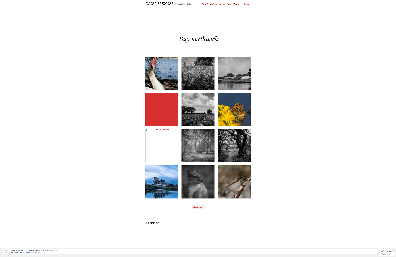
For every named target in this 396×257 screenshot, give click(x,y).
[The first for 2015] (234, 145)
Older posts (198, 207)
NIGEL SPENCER (159, 4)
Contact (247, 4)
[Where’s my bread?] (161, 73)
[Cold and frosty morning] (198, 145)
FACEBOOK (153, 223)
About (222, 4)
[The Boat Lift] (234, 73)
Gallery (213, 4)
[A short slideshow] (161, 109)
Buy (229, 4)
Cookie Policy (41, 252)
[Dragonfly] (234, 181)
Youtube (237, 4)
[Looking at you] (198, 181)
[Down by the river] (161, 181)
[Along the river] (161, 145)
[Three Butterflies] (234, 109)
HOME (205, 4)
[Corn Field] (198, 73)
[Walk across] (198, 109)
